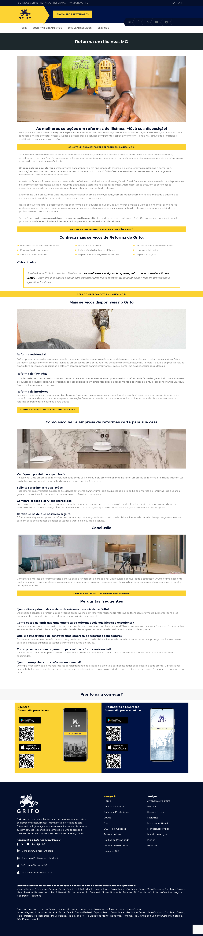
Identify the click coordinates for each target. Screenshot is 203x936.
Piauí (54, 892)
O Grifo (107, 817)
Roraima (127, 892)
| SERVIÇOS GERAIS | (28, 2)
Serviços (103, 28)
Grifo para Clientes (114, 806)
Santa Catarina (163, 892)
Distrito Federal (83, 889)
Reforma (152, 845)
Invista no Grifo (112, 851)
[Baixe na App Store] (30, 744)
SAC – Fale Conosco (115, 828)
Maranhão (124, 889)
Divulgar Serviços (80, 28)
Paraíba (28, 892)
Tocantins (35, 895)
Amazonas (41, 889)
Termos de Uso (112, 834)
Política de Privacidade (116, 839)
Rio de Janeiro (76, 892)
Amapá (52, 889)
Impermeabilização (158, 823)
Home (23, 28)
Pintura (151, 839)
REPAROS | (46, 2)
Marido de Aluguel (157, 834)
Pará (19, 892)
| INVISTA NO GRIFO (77, 2)
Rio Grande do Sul (144, 892)
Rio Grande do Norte (97, 892)
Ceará (69, 889)
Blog (106, 823)
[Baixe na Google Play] (30, 717)
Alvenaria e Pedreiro (158, 800)
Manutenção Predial (158, 828)
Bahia (61, 889)
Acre (20, 889)
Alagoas (28, 889)
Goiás (114, 889)
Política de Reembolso (116, 845)
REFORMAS (59, 2)
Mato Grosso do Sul (158, 889)
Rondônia (115, 892)
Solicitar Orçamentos (47, 28)
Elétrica (151, 806)
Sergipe (177, 892)
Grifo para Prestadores (116, 812)
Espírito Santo (101, 889)
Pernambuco (41, 892)
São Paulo (23, 895)
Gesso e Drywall (156, 812)
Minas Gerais (138, 889)
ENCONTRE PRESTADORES (73, 14)
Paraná (62, 892)
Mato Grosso (177, 889)
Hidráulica (152, 817)
